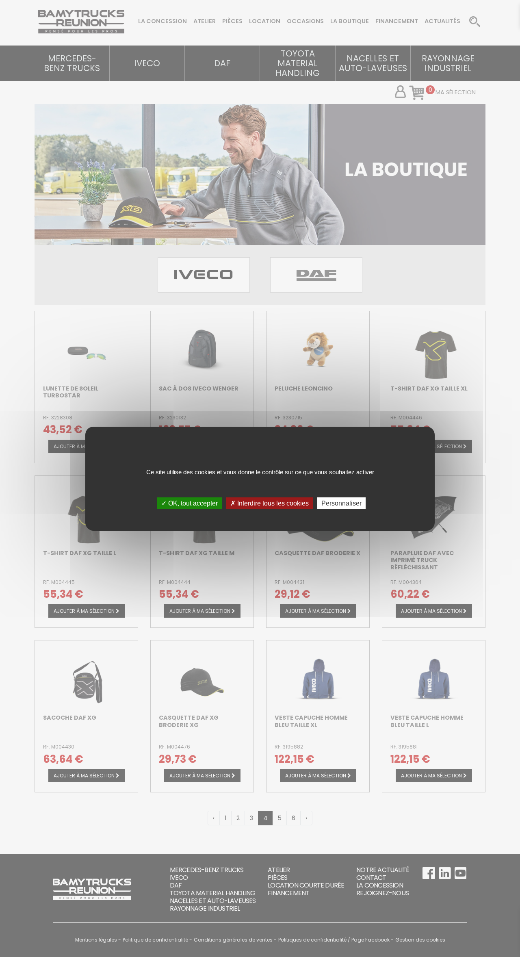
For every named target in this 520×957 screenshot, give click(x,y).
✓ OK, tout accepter (189, 502)
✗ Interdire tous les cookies (269, 502)
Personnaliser (341, 502)
